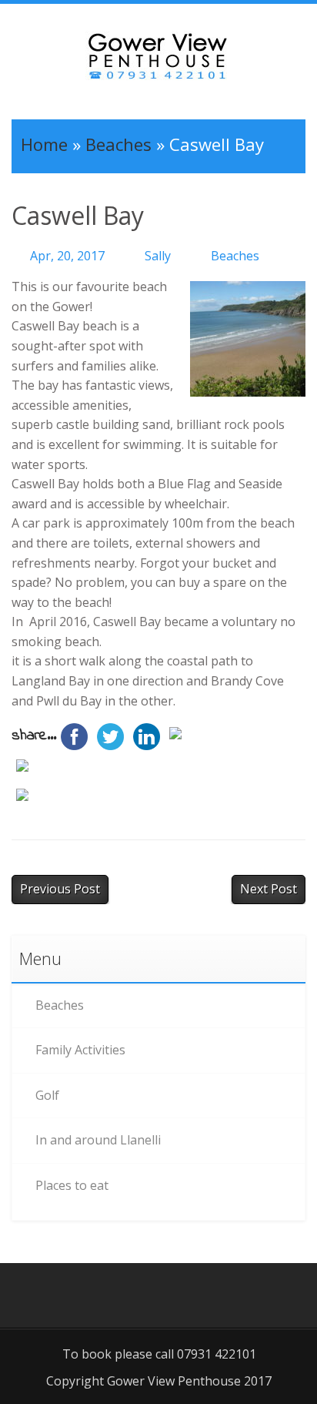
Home (44, 144)
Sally (158, 255)
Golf (47, 1095)
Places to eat (71, 1185)
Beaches (118, 144)
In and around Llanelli (98, 1139)
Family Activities (80, 1049)
